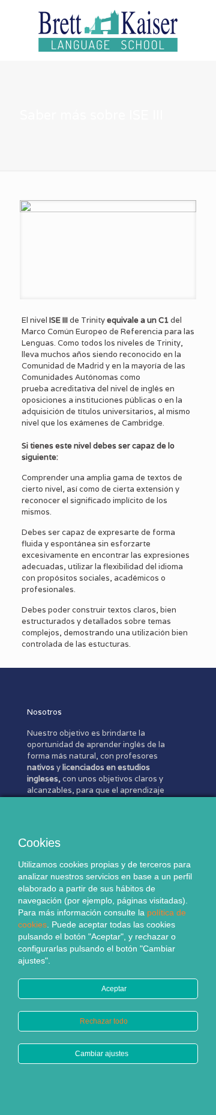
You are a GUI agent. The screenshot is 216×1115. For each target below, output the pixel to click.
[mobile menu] (200, 24)
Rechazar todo (105, 1021)
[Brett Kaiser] (108, 30)
